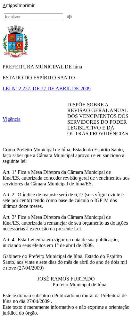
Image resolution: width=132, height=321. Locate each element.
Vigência (12, 119)
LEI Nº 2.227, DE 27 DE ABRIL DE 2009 (47, 88)
